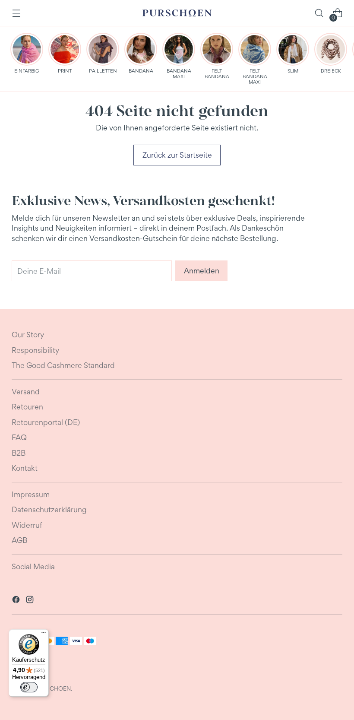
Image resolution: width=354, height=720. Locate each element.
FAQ (19, 437)
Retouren (27, 406)
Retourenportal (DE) (46, 422)
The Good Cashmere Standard (63, 365)
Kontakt (25, 468)
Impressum (31, 494)
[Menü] (43, 634)
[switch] (29, 687)
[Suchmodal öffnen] (319, 13)
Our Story (28, 334)
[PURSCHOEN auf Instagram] (30, 600)
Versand (26, 391)
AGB (19, 540)
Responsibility (35, 350)
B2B (18, 452)
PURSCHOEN (53, 688)
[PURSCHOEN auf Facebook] (17, 600)
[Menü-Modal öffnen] (16, 13)
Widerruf (27, 525)
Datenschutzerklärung (49, 509)
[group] (26, 53)
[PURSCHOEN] (177, 13)
